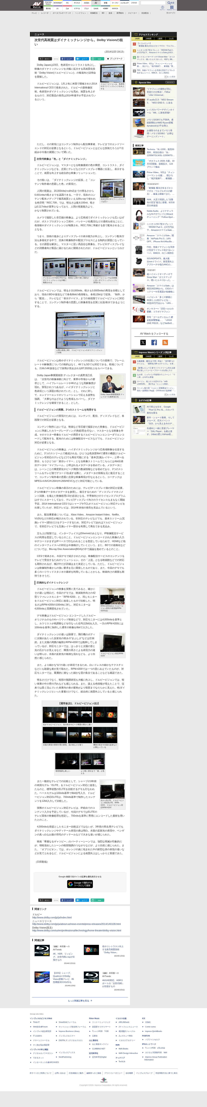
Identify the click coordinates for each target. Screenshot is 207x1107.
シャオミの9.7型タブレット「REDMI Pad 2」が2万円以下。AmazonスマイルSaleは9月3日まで (155, 52)
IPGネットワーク (149, 1044)
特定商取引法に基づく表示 (166, 1073)
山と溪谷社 (93, 1040)
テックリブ (120, 1058)
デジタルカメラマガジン (43, 1053)
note (99, 59)
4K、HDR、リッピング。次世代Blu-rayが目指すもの (64, 957)
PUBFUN (146, 1036)
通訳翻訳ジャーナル (127, 1031)
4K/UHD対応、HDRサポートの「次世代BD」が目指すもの (113, 983)
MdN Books (123, 1049)
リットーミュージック (101, 1022)
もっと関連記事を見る (78, 1000)
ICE (143, 1018)
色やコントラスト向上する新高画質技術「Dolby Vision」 (113, 949)
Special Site (145, 82)
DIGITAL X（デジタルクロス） (71, 1040)
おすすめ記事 (145, 400)
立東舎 (95, 1036)
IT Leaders (37, 1036)
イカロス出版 (121, 1018)
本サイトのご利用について (41, 1073)
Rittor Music (94, 1018)
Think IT (36, 1022)
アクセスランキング (148, 34)
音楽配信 (145, 13)
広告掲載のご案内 (76, 1073)
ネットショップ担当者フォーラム (72, 1027)
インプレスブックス (67, 1052)
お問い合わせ (60, 1073)
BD (103, 13)
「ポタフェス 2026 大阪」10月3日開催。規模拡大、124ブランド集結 (160, 164)
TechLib (122, 1062)
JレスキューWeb (125, 1036)
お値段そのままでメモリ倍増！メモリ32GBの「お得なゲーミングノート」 (160, 133)
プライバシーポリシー (113, 1073)
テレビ (34, 13)
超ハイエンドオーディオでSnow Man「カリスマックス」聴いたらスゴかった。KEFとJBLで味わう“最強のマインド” (156, 59)
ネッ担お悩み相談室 (41, 1045)
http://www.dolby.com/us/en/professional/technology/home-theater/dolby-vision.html (76, 930)
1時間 (137, 39)
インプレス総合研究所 (42, 1031)
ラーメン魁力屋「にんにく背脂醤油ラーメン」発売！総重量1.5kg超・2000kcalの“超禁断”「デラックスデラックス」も (156, 390)
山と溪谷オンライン (100, 1044)
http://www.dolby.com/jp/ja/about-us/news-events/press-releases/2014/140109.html (76, 924)
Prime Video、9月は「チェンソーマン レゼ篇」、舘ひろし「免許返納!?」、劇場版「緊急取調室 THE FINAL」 (156, 66)
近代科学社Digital (99, 1057)
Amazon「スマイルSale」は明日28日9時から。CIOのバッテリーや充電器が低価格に (160, 288)
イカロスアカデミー (127, 1040)
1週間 (160, 39)
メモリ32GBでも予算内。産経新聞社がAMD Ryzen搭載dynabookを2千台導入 (160, 122)
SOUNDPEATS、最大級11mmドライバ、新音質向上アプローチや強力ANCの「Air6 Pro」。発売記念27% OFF (160, 264)
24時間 (148, 39)
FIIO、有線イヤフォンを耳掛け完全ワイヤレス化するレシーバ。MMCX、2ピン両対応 (160, 250)
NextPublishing (65, 1057)
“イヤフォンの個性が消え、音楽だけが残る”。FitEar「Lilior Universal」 (160, 92)
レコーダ (44, 13)
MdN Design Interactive (128, 1053)
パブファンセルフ (152, 1040)
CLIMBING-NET (98, 1049)
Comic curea (150, 1027)
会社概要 (129, 1073)
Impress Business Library (69, 1031)
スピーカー (132, 13)
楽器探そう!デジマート (101, 1027)
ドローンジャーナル (41, 1040)
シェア (69, 59)
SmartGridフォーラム (67, 1022)
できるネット (38, 1058)
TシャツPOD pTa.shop (155, 1048)
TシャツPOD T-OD (100, 1031)
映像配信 (94, 13)
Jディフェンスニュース (128, 1027)
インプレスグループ (144, 1073)
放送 (110, 13)
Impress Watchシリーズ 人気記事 (155, 352)
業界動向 (120, 13)
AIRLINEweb (124, 1022)
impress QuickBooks (153, 1031)
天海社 (148, 1022)
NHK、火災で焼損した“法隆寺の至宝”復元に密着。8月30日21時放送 (161, 202)
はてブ (84, 59)
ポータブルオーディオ (62, 13)
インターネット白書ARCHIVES (46, 1062)
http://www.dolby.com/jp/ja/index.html (52, 917)
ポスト (47, 59)
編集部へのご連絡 (94, 1073)
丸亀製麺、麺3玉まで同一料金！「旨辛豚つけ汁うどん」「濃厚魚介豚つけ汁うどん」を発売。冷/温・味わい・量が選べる (155, 363)
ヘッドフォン (80, 13)
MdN (118, 1045)
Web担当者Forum (40, 1027)
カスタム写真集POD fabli (156, 1052)
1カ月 (171, 39)
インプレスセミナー (67, 1036)
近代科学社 (93, 1053)
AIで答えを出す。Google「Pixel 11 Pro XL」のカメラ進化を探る (160, 409)
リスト (55, 59)
